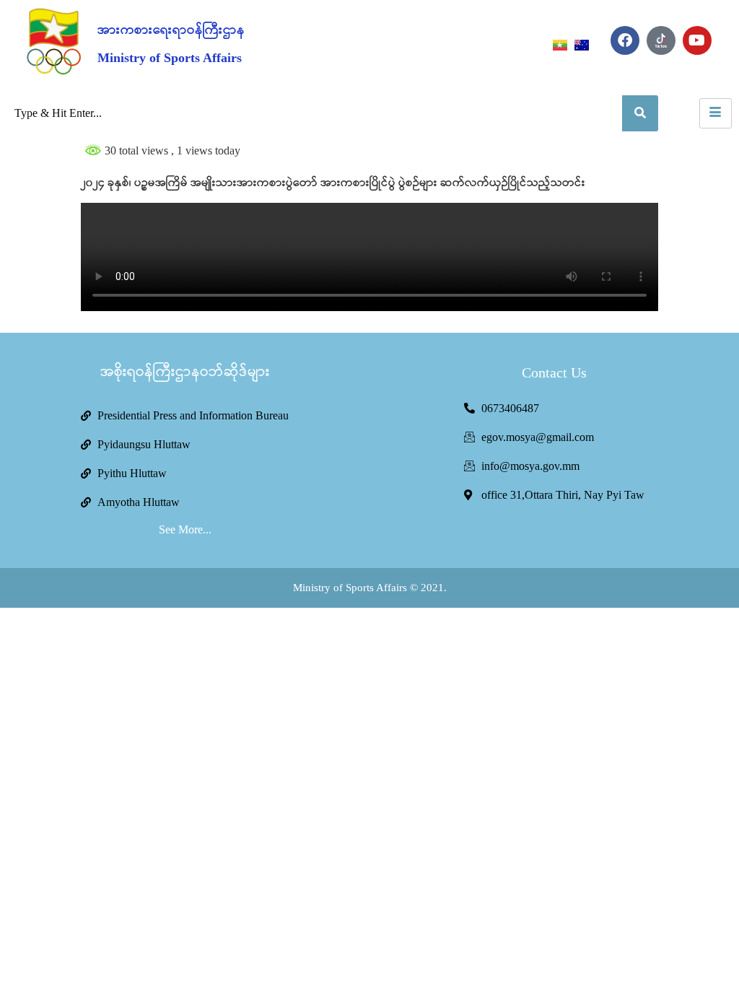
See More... (185, 529)
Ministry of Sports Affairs (169, 58)
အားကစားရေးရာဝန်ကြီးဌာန (171, 30)
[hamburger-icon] (715, 113)
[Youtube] (697, 40)
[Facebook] (625, 40)
